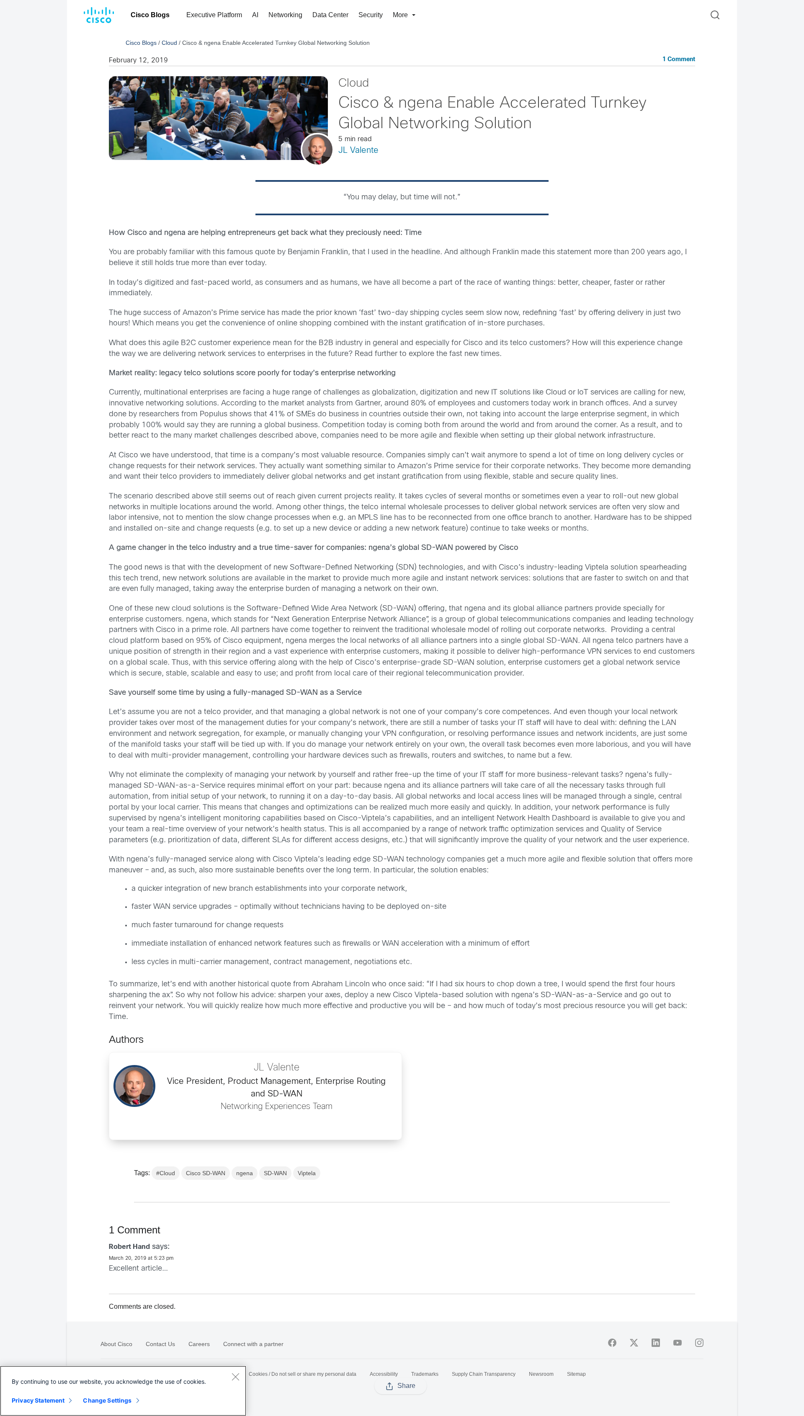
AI (255, 14)
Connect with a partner (253, 1344)
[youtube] (677, 1343)
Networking (285, 14)
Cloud (169, 42)
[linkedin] (656, 1343)
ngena (244, 1173)
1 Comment (678, 59)
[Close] (235, 1376)
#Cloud (165, 1173)
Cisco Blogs (150, 14)
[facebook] (612, 1343)
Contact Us (160, 1344)
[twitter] (634, 1343)
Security (370, 14)
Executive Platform (214, 14)
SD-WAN (275, 1173)
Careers (199, 1344)
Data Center (330, 14)
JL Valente (358, 151)
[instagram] (699, 1343)
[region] (123, 1391)
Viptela (307, 1173)
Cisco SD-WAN (205, 1173)
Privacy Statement (38, 1400)
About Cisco (116, 1344)
